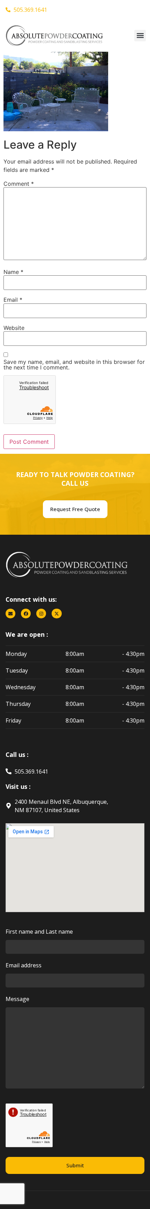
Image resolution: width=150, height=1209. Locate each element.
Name (13, 272)
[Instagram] (41, 613)
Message (17, 999)
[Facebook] (26, 613)
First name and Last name (39, 932)
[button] (140, 35)
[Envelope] (10, 613)
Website (13, 328)
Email (12, 299)
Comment (18, 183)
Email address (24, 965)
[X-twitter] (56, 613)
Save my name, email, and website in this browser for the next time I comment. (74, 364)
